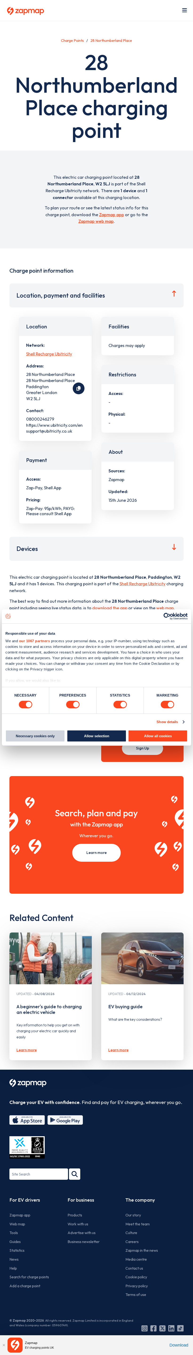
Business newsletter (84, 1241)
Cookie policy (136, 1277)
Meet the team (137, 1224)
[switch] (73, 704)
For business (81, 1200)
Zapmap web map (96, 221)
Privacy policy (136, 1285)
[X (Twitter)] (162, 1328)
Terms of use (135, 1294)
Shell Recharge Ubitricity (49, 354)
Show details (167, 722)
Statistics (16, 1250)
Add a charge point (24, 1285)
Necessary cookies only (35, 736)
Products (75, 1215)
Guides (15, 1241)
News (14, 1259)
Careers (132, 1241)
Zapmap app (111, 214)
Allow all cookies (158, 736)
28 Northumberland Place (111, 40)
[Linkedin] (171, 1328)
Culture (131, 1232)
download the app (109, 608)
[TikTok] (180, 1328)
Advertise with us (82, 1232)
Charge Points (72, 40)
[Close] (3, 1345)
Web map (17, 1224)
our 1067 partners (34, 641)
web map (165, 608)
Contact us (134, 1268)
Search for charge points (29, 1277)
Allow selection (96, 736)
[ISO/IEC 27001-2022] (27, 1147)
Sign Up (142, 748)
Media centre (136, 1259)
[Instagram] (144, 1328)
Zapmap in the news (141, 1250)
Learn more (96, 852)
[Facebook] (153, 1328)
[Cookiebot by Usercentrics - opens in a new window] (167, 616)
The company (140, 1200)
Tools (13, 1232)
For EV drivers (24, 1200)
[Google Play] (65, 1120)
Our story (133, 1215)
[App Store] (27, 1120)
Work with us (78, 1224)
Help (13, 1268)
